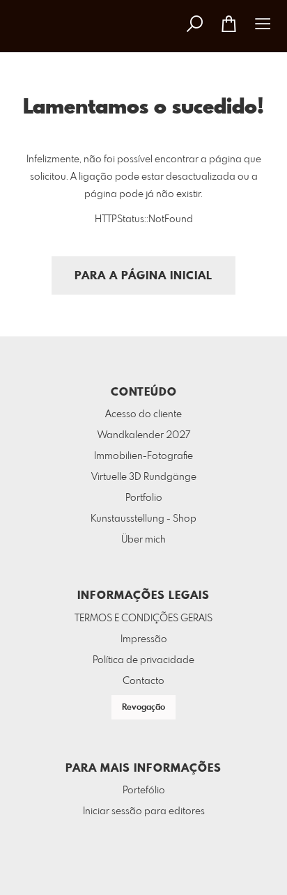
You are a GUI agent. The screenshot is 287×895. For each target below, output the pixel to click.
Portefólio (144, 790)
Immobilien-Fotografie (143, 456)
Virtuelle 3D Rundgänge (143, 477)
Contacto (143, 681)
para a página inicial (143, 276)
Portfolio (143, 498)
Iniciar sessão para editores (144, 811)
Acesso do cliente (143, 414)
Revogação (143, 707)
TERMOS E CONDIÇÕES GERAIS (143, 618)
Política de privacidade (143, 660)
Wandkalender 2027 (144, 435)
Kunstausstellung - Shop (143, 519)
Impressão (144, 639)
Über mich (143, 540)
